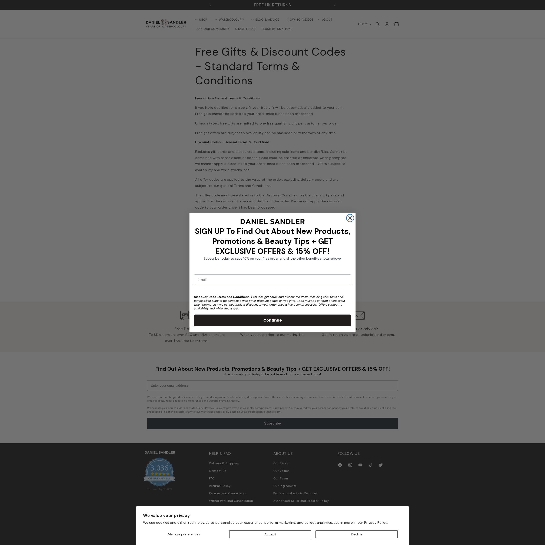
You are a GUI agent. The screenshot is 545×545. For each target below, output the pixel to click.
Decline (356, 534)
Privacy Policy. (376, 522)
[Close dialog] (350, 218)
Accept (270, 534)
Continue (272, 320)
